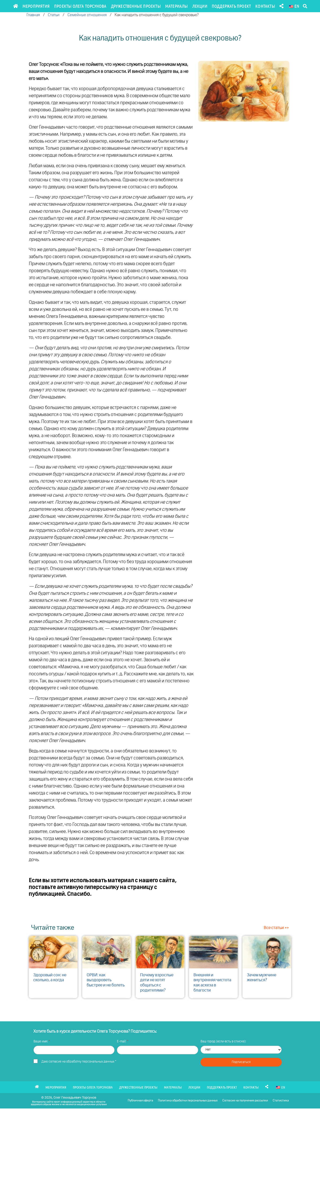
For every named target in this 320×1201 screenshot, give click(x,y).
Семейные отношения (87, 15)
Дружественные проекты (136, 6)
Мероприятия (36, 6)
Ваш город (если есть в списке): (223, 1041)
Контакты (265, 6)
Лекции (199, 6)
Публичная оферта (140, 1100)
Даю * (78, 1061)
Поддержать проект (231, 6)
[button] (305, 6)
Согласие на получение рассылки (245, 1100)
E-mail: (122, 1041)
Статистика (281, 1100)
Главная (33, 15)
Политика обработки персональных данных (188, 1100)
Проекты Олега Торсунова (80, 6)
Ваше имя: (41, 1041)
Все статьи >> (276, 928)
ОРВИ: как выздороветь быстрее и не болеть (106, 980)
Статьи (54, 15)
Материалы (176, 6)
